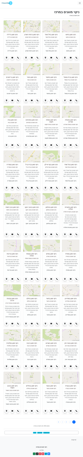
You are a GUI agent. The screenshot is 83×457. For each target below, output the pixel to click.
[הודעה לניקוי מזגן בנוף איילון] (51, 188)
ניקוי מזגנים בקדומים (31, 122)
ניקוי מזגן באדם (51, 254)
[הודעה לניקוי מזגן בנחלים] (32, 411)
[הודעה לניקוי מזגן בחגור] (51, 324)
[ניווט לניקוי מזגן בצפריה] (7, 188)
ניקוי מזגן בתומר (51, 77)
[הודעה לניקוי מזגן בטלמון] (51, 234)
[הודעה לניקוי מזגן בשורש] (51, 366)
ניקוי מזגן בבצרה (70, 386)
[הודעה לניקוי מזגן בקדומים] (32, 145)
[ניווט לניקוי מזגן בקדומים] (26, 145)
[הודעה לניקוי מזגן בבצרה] (71, 411)
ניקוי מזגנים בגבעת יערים (12, 303)
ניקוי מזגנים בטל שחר (71, 167)
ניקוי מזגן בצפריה (12, 164)
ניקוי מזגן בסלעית (12, 343)
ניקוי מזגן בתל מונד (51, 34)
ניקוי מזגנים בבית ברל (32, 167)
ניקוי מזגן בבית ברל (31, 164)
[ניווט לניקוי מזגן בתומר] (45, 100)
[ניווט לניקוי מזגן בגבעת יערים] (7, 324)
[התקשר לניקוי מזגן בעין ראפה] (18, 234)
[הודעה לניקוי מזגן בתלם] (32, 324)
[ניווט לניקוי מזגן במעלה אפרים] (65, 145)
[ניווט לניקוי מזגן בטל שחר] (65, 188)
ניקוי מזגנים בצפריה (12, 167)
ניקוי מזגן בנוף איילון (51, 164)
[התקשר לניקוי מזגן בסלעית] (18, 366)
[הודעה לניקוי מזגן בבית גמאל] (71, 100)
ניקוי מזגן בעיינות (12, 254)
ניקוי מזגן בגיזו (12, 120)
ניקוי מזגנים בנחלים (32, 388)
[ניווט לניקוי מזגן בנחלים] (26, 411)
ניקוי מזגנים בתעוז (70, 37)
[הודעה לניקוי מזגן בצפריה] (12, 188)
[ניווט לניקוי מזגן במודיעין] (65, 324)
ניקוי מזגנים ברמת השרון (31, 37)
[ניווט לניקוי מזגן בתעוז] (65, 58)
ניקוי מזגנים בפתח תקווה (51, 124)
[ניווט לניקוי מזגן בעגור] (45, 411)
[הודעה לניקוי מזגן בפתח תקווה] (51, 145)
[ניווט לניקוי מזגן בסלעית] (7, 366)
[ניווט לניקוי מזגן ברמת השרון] (26, 58)
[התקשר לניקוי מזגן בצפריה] (18, 188)
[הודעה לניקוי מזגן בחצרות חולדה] (71, 234)
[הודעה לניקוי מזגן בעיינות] (12, 279)
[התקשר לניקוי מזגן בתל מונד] (57, 58)
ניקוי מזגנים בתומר (51, 80)
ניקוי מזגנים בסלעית (12, 346)
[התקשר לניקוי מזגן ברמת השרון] (38, 58)
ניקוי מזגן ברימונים (12, 77)
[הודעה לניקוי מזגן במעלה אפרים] (71, 145)
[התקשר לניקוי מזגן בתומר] (57, 100)
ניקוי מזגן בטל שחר (70, 164)
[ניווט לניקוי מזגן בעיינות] (7, 279)
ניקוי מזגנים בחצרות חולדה (70, 212)
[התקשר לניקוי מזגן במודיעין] (76, 324)
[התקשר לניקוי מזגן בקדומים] (38, 145)
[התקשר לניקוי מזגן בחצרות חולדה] (76, 234)
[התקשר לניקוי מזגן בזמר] (38, 100)
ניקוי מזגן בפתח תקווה (51, 121)
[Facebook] (48, 454)
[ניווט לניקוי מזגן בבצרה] (65, 411)
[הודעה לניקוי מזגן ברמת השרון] (32, 58)
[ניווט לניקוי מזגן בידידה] (7, 58)
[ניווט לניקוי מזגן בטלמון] (45, 234)
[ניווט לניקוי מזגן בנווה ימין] (65, 366)
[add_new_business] (34, 454)
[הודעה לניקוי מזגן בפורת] (71, 279)
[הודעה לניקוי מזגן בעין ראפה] (12, 234)
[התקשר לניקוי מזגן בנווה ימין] (76, 366)
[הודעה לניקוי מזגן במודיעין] (71, 324)
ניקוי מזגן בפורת (70, 254)
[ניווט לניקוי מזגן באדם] (45, 279)
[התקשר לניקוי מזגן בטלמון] (57, 234)
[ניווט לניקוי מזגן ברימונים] (7, 100)
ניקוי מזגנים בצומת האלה (32, 258)
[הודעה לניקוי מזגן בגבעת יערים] (12, 324)
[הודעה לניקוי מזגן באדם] (51, 279)
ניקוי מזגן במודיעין (71, 298)
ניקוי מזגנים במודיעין (70, 301)
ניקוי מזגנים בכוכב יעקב (32, 210)
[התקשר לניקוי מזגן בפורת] (76, 279)
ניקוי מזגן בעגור (51, 386)
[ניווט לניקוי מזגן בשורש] (45, 366)
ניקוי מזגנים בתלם (32, 301)
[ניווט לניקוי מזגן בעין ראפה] (7, 234)
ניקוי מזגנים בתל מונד (51, 37)
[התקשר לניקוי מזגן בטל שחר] (76, 188)
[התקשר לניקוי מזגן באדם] (57, 279)
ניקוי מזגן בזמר (32, 77)
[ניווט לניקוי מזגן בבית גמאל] (65, 100)
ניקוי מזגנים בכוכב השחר (12, 390)
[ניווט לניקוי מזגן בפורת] (65, 279)
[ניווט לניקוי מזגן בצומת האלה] (26, 279)
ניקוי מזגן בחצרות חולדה (71, 208)
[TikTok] (37, 454)
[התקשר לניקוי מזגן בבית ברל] (38, 188)
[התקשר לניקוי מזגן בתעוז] (76, 58)
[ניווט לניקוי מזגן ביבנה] (26, 366)
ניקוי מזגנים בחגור (51, 301)
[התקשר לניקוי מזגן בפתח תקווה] (57, 145)
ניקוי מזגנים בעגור (51, 388)
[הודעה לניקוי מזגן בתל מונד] (51, 58)
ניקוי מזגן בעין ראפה (12, 207)
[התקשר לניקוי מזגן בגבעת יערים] (18, 324)
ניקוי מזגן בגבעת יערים (12, 299)
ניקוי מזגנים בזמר (31, 80)
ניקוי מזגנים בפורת (71, 256)
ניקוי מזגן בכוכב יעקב (32, 207)
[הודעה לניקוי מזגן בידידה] (12, 58)
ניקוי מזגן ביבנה (32, 343)
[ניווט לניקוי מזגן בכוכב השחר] (7, 411)
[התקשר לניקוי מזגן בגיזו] (18, 145)
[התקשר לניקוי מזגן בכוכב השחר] (18, 411)
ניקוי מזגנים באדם (51, 256)
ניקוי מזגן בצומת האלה (31, 255)
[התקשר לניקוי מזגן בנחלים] (38, 411)
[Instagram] (40, 454)
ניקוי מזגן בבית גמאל (71, 77)
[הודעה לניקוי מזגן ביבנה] (32, 366)
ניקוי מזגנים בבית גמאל (70, 80)
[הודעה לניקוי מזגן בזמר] (32, 100)
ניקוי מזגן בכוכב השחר (12, 387)
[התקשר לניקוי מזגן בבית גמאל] (76, 100)
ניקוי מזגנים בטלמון (51, 210)
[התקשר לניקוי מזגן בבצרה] (76, 411)
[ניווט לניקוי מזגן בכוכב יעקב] (26, 234)
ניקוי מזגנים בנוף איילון (51, 167)
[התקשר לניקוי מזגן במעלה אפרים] (76, 145)
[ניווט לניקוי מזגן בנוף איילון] (45, 188)
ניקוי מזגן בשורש (51, 343)
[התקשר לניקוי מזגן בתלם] (38, 324)
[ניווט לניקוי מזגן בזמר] (26, 100)
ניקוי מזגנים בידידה (12, 37)
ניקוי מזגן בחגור (51, 298)
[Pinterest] (43, 454)
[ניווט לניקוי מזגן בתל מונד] (45, 58)
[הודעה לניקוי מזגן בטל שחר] (71, 188)
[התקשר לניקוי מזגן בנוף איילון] (57, 188)
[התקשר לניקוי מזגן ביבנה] (38, 366)
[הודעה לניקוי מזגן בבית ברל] (32, 188)
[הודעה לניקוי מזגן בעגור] (51, 411)
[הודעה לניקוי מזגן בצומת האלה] (32, 279)
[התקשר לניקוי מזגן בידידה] (18, 58)
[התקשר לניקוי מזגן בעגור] (57, 411)
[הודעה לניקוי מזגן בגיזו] (12, 145)
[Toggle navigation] (79, 3)
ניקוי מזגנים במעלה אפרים (71, 124)
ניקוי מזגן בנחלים (32, 386)
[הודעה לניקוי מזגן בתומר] (51, 100)
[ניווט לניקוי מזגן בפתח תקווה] (45, 145)
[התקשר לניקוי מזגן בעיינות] (18, 279)
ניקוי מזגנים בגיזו (12, 122)
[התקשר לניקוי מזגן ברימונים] (18, 100)
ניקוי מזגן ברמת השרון (31, 34)
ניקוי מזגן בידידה (12, 34)
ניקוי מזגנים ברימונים (12, 80)
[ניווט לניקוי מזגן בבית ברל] (26, 188)
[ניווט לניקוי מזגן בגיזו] (7, 145)
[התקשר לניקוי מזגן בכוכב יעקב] (38, 234)
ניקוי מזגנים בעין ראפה (12, 210)
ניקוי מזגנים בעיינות (12, 256)
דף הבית (73, 440)
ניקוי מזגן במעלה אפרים (70, 121)
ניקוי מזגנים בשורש (51, 346)
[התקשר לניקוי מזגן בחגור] (57, 324)
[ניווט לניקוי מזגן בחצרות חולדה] (65, 234)
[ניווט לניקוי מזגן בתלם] (26, 324)
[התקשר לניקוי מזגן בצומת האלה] (38, 279)
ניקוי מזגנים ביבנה (32, 346)
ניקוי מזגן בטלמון (51, 207)
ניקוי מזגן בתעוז (71, 34)
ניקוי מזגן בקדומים (32, 120)
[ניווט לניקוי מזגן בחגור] (45, 324)
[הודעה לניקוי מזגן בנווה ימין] (71, 366)
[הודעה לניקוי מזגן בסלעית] (12, 366)
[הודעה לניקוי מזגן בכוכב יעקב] (32, 234)
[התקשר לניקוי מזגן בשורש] (57, 366)
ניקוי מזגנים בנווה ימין (70, 346)
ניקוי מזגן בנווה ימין (70, 343)
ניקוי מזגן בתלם (32, 298)
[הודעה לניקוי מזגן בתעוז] (71, 58)
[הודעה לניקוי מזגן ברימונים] (12, 100)
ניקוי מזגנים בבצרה (71, 388)
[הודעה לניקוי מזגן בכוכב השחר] (12, 411)
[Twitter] (46, 454)
